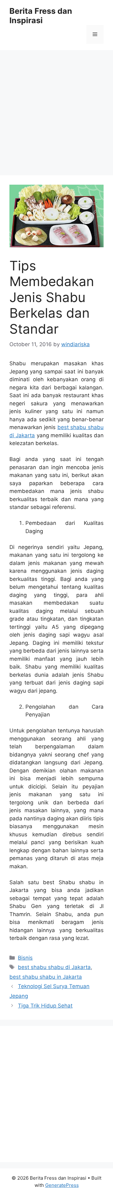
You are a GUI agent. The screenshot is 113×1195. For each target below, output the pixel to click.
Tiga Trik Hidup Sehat (45, 1006)
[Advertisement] (56, 109)
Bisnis (25, 958)
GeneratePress (62, 1185)
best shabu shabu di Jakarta (54, 967)
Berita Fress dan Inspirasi (40, 15)
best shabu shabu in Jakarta (45, 977)
